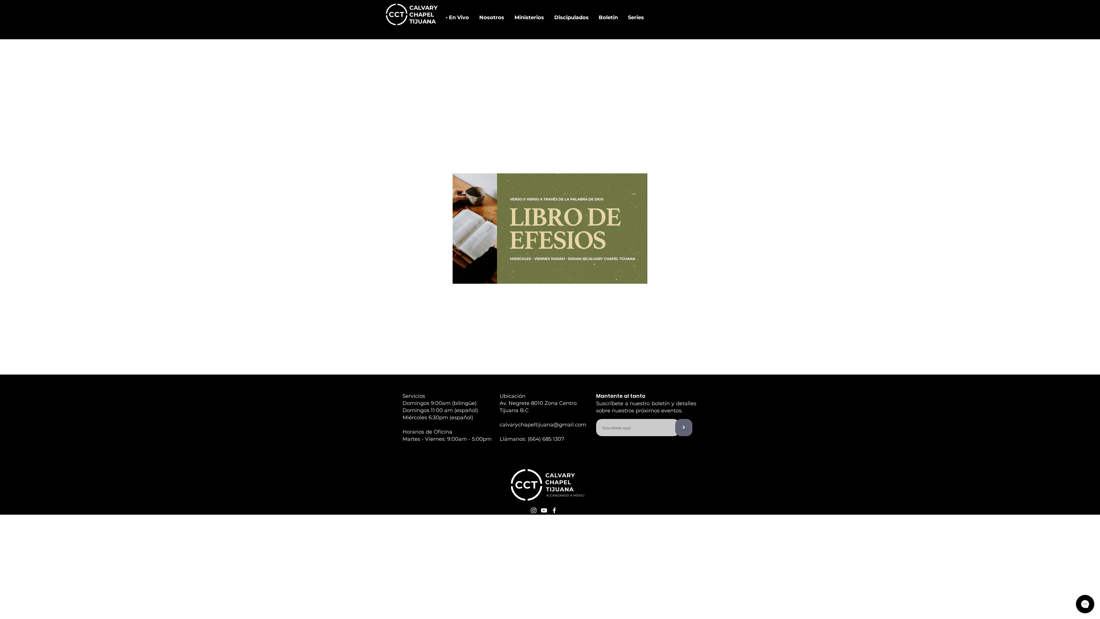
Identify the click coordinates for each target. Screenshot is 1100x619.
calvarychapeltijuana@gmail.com (543, 425)
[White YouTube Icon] (544, 510)
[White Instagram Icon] (533, 510)
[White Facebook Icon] (554, 510)
